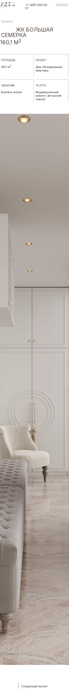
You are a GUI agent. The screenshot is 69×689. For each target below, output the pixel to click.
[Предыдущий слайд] (2, 389)
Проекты (7, 21)
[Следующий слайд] (67, 389)
